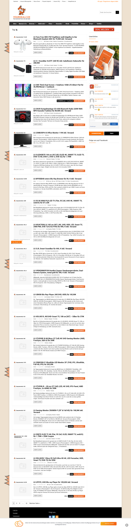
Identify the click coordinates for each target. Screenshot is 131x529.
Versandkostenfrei (68, 41)
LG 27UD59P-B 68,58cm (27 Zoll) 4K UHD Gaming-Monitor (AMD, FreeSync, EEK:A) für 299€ (59, 339)
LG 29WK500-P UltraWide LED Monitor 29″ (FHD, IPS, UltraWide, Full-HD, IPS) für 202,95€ (58, 363)
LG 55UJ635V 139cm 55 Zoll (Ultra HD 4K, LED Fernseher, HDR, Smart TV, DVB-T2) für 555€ (58, 459)
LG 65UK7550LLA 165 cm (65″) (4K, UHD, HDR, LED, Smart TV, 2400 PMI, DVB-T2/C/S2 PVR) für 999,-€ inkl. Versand (58, 225)
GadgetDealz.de (72, 1)
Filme (50, 24)
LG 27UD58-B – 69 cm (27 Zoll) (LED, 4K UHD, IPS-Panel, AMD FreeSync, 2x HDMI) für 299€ (58, 387)
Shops (91, 24)
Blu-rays (53, 181)
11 (26, 503)
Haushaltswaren (47, 274)
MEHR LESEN (37, 52)
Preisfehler (75, 24)
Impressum (16, 516)
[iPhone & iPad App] (99, 76)
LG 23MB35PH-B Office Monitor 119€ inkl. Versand (53, 133)
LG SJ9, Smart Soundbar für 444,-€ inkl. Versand (52, 248)
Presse (64, 1)
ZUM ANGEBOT (79, 53)
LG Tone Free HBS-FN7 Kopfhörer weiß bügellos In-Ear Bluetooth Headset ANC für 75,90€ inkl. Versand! (55, 38)
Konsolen (59, 24)
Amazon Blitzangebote (25, 1)
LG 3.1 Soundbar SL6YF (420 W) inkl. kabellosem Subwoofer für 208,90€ (58, 62)
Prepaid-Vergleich (46, 1)
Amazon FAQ (56, 1)
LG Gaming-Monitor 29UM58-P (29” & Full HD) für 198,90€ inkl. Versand (58, 411)
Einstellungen (93, 126)
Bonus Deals (37, 1)
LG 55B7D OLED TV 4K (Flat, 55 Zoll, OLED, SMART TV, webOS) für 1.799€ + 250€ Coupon (58, 435)
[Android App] (109, 76)
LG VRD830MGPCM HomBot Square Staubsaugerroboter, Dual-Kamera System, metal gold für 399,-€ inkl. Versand (58, 271)
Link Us (15, 510)
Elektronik (41, 24)
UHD (61, 296)
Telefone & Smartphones (58, 41)
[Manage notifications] (126, 525)
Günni (34, 65)
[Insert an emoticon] (104, 124)
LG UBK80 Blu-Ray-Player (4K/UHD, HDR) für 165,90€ (54, 294)
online (93, 41)
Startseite (15, 1)
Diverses (31, 24)
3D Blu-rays (48, 181)
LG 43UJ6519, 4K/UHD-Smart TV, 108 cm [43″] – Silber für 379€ (58, 316)
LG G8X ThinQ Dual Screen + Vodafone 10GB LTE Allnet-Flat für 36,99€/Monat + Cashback (58, 86)
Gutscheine (48, 438)
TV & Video (59, 65)
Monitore (47, 135)
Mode (67, 24)
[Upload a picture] (108, 124)
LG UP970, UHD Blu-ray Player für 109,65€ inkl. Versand (55, 482)
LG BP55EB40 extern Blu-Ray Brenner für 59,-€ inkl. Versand (57, 179)
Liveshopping (49, 229)
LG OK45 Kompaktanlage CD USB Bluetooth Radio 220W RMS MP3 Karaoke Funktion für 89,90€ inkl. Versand (58, 110)
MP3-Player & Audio (48, 41)
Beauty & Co (23, 24)
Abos (14, 24)
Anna (34, 41)
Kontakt (15, 513)
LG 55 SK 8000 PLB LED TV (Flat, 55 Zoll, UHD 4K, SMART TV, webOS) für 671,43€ (57, 201)
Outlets (99, 24)
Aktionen (46, 318)
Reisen (83, 24)
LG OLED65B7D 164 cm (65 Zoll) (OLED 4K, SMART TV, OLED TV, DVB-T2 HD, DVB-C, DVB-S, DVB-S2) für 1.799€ (58, 155)
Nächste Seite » (34, 503)
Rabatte (55, 65)
